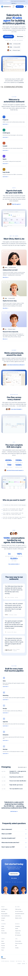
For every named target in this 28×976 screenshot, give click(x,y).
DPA (16, 945)
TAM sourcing (18, 909)
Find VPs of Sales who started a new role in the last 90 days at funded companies (13, 518)
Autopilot (3, 918)
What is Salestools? (7, 829)
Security (3, 945)
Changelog (17, 926)
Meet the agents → (16, 204)
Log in (13, 6)
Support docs (18, 930)
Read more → (14, 3)
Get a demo (14, 878)
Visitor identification (5, 915)
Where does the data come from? (10, 842)
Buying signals (4, 913)
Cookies (16, 947)
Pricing (2, 920)
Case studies (4, 932)
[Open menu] (25, 6)
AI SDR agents (4, 909)
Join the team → (14, 811)
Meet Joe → (5, 338)
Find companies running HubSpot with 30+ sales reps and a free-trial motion (12, 514)
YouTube (23, 963)
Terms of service (18, 943)
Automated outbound (19, 913)
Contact (3, 947)
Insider (2, 926)
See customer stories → (14, 564)
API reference (18, 935)
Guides (16, 928)
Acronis (2, 930)
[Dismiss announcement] (26, 2)
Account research (19, 911)
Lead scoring (18, 915)
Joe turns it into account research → (15, 470)
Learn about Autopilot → (16, 409)
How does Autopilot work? (8, 838)
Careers (3, 943)
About (2, 941)
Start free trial (20, 6)
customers (21, 82)
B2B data (3, 911)
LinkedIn (19, 963)
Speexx (2, 928)
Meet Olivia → (6, 277)
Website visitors (18, 918)
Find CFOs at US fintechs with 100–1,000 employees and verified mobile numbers (12, 509)
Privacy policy (18, 941)
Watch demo (20, 36)
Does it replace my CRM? (8, 847)
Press (2, 950)
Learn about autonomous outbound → (16, 364)
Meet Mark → (5, 308)
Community (17, 932)
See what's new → (22, 767)
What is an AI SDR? (7, 833)
